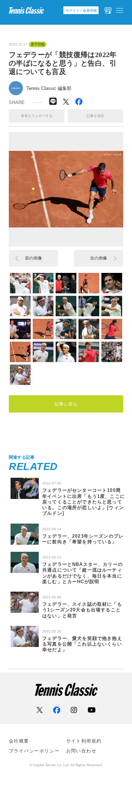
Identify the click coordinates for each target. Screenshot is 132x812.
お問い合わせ (81, 751)
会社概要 (19, 741)
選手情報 (38, 44)
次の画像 (98, 258)
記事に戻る (66, 404)
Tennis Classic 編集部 (48, 88)
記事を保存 (95, 116)
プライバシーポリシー (34, 751)
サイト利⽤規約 (84, 741)
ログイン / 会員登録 (81, 10)
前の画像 (33, 258)
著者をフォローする (36, 116)
